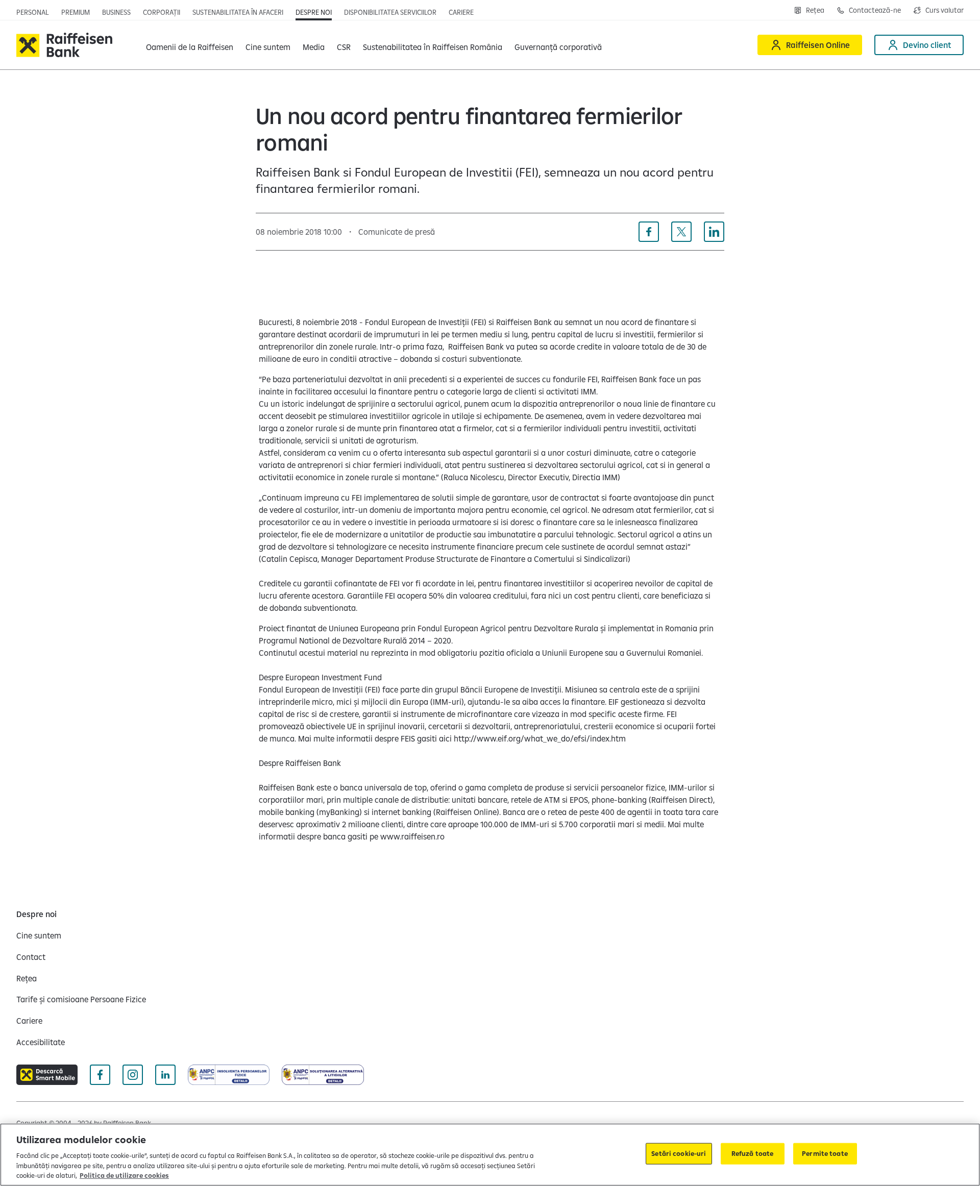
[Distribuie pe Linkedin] (714, 231)
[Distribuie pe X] (681, 231)
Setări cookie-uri (678, 1153)
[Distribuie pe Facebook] (649, 231)
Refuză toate (752, 1153)
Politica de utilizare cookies (124, 1175)
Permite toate (825, 1153)
